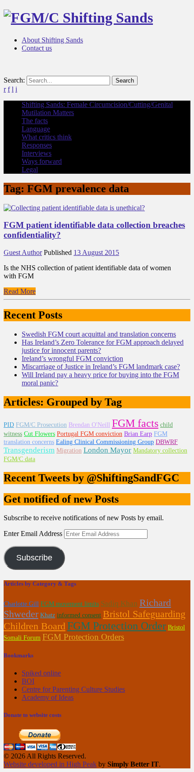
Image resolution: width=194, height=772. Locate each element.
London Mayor (107, 450)
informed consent (79, 615)
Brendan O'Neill (89, 424)
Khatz (47, 615)
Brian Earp (138, 433)
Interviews (36, 153)
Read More (20, 291)
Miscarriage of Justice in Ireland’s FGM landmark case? (101, 366)
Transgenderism (29, 450)
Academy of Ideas (48, 697)
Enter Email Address (34, 533)
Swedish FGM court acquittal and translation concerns (99, 334)
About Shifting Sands (52, 40)
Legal (30, 169)
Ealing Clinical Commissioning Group (105, 442)
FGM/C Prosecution (41, 424)
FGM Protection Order (116, 626)
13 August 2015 (96, 252)
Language (36, 129)
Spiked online (41, 673)
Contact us (37, 48)
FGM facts (135, 423)
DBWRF (167, 442)
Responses (37, 145)
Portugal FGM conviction (89, 433)
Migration (69, 450)
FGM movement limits (70, 604)
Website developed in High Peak (50, 764)
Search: (14, 80)
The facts (35, 121)
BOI (28, 681)
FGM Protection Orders (83, 637)
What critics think (47, 137)
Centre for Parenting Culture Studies (73, 689)
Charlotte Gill (21, 604)
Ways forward (42, 161)
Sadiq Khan (119, 603)
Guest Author (23, 252)
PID (9, 424)
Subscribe (34, 557)
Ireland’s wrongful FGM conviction (72, 358)
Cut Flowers (39, 433)
